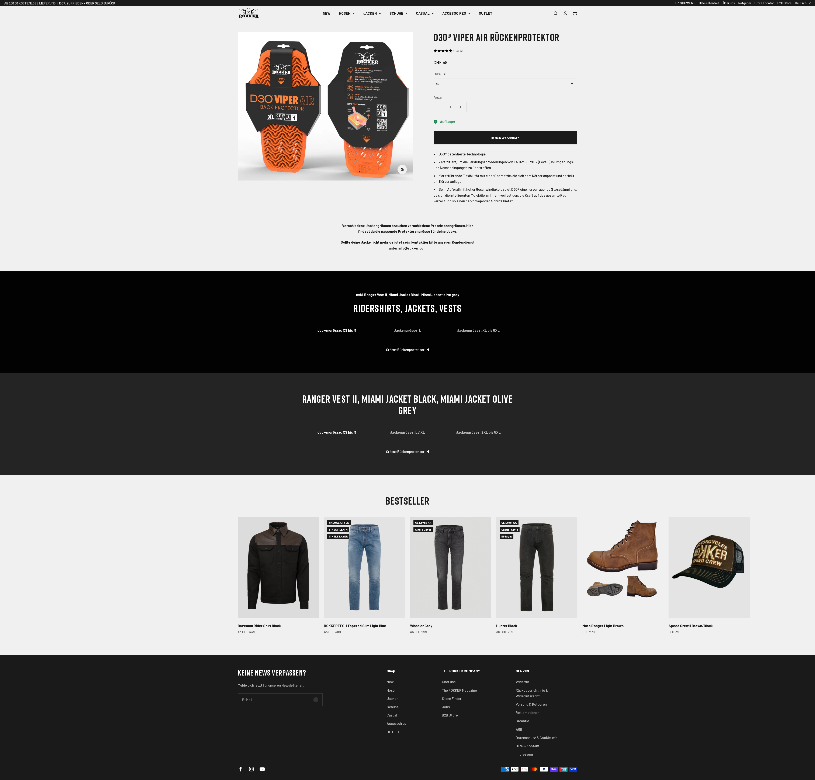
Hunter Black (506, 625)
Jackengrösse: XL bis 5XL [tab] (478, 330)
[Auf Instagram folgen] (251, 769)
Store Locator (764, 3)
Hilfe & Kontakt (709, 3)
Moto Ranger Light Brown (603, 625)
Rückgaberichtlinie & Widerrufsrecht (532, 693)
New (326, 13)
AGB (519, 729)
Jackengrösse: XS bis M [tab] (336, 330)
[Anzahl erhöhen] (460, 107)
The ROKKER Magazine (459, 690)
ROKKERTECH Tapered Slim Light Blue (355, 625)
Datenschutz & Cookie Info (537, 737)
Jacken (370, 13)
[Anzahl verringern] (440, 107)
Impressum (524, 754)
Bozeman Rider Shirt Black (259, 625)
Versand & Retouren (531, 704)
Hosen (344, 13)
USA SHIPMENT (684, 3)
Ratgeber (744, 3)
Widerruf (523, 682)
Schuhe (396, 13)
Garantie (522, 721)
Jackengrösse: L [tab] (407, 330)
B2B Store (784, 3)
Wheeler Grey (421, 625)
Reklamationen (528, 712)
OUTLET (485, 13)
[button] (505, 51)
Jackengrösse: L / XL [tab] (407, 432)
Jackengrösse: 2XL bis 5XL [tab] (478, 432)
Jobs (446, 707)
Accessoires (454, 13)
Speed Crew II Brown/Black (691, 625)
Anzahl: (440, 97)
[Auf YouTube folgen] (262, 769)
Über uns (729, 3)
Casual (423, 13)
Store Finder (451, 698)
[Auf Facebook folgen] (240, 769)
